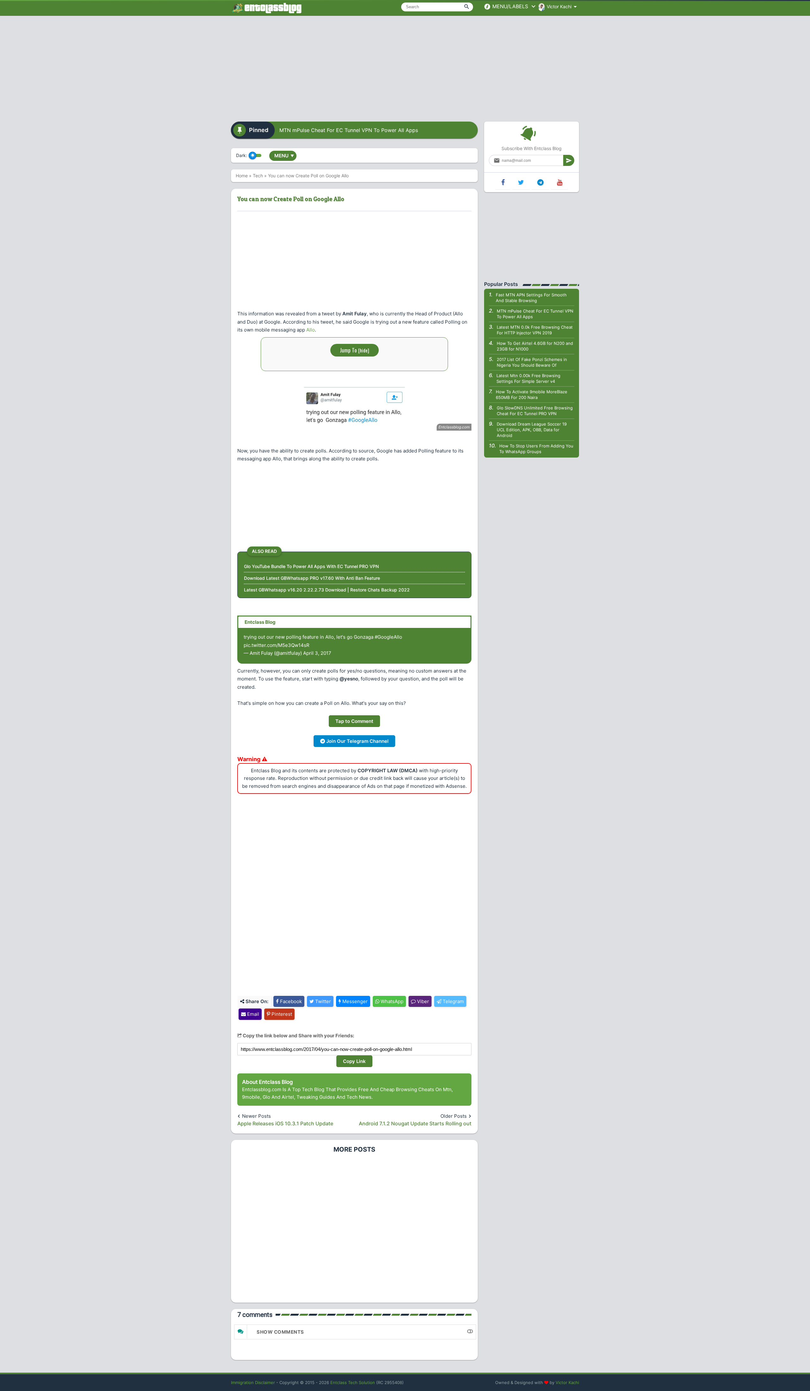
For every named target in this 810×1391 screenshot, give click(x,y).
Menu (284, 156)
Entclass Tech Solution (352, 1382)
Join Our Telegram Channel (357, 741)
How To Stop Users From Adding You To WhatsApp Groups (536, 448)
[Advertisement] (405, 66)
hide (364, 350)
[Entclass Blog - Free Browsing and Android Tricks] (266, 8)
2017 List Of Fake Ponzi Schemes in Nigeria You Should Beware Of (532, 362)
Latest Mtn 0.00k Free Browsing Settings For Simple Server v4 (528, 378)
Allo (310, 330)
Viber (422, 1001)
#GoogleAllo (388, 637)
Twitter (322, 1001)
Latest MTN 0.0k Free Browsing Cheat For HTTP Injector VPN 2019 (535, 330)
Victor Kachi (567, 1382)
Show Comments (280, 1332)
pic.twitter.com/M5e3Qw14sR (276, 645)
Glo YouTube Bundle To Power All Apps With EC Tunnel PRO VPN (311, 566)
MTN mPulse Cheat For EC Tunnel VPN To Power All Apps (348, 130)
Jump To (354, 350)
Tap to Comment (354, 721)
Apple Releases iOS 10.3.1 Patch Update (285, 1123)
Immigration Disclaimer (253, 1382)
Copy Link (354, 1061)
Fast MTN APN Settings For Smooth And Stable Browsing (531, 297)
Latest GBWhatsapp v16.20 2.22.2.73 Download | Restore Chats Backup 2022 (327, 589)
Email (252, 1014)
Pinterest (281, 1014)
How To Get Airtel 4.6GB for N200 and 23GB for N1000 (535, 346)
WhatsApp (391, 1001)
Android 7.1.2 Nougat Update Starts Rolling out (415, 1123)
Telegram (452, 1001)
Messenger (354, 1001)
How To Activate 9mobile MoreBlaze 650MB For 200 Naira (531, 394)
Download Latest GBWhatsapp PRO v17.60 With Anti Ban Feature (312, 578)
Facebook (290, 1001)
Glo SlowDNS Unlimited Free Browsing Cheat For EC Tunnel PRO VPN (535, 410)
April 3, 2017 (317, 653)
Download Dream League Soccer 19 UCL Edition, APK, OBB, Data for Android (532, 429)
